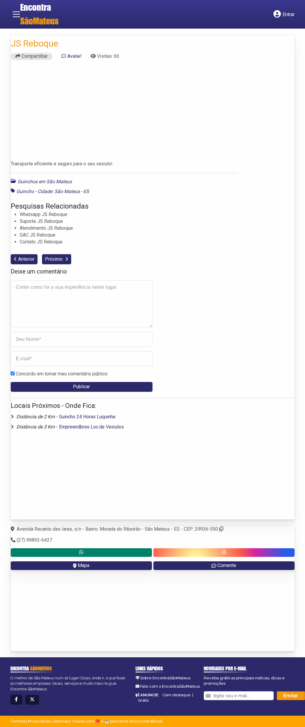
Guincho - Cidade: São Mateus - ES (52, 191)
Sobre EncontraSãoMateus (165, 678)
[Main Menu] (16, 14)
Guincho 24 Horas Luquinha (87, 417)
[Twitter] (32, 700)
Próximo (54, 259)
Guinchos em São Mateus (45, 181)
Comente (226, 565)
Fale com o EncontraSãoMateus (170, 686)
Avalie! (74, 56)
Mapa (83, 565)
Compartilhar (34, 56)
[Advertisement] (153, 113)
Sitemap (61, 721)
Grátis (143, 700)
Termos (17, 721)
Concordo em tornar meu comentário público (62, 374)
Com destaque (176, 695)
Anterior (26, 259)
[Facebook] (16, 700)
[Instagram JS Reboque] (224, 552)
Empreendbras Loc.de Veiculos (91, 427)
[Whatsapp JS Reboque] (81, 552)
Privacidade (39, 721)
